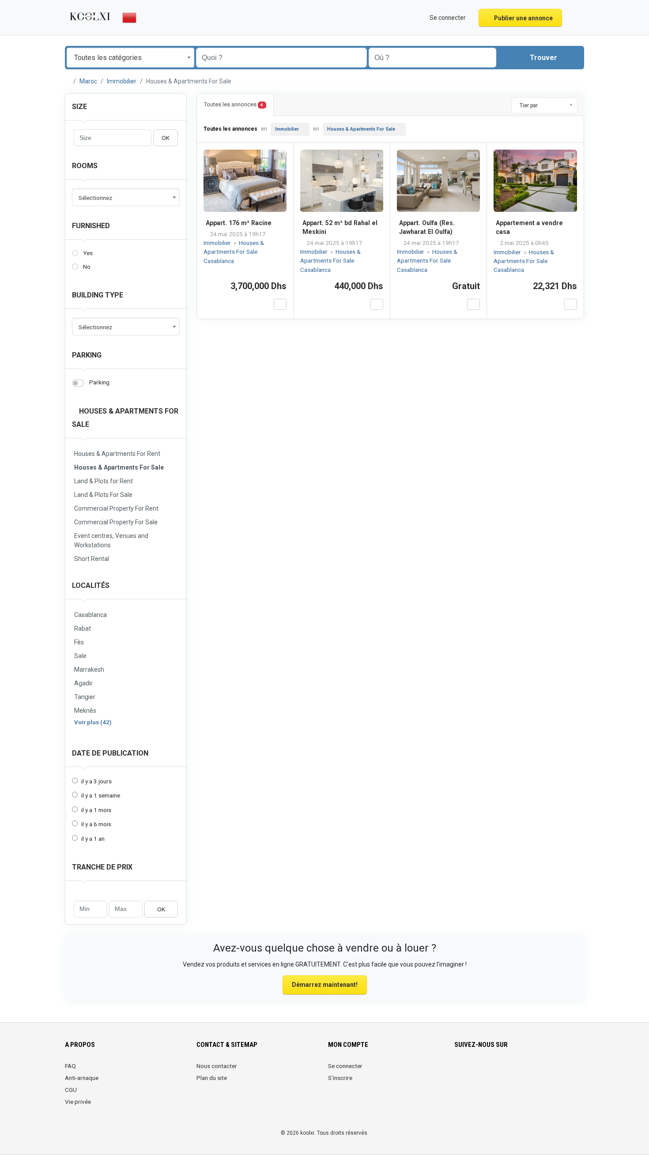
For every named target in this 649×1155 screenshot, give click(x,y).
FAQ (70, 1065)
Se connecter (345, 1065)
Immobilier (121, 81)
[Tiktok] (521, 1071)
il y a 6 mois (96, 824)
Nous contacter (216, 1065)
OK (166, 137)
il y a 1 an (93, 838)
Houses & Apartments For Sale (119, 467)
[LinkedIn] (496, 1071)
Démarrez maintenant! (325, 984)
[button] (574, 17)
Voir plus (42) (92, 722)
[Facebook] (459, 1071)
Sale (80, 655)
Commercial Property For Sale (116, 522)
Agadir (83, 683)
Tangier (84, 696)
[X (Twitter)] (472, 1071)
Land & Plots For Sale (103, 494)
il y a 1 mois (96, 809)
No (87, 266)
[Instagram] (484, 1071)
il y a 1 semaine (100, 795)
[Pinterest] (509, 1071)
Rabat (82, 628)
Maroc (88, 81)
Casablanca (90, 614)
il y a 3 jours (96, 781)
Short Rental (91, 558)
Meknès (85, 710)
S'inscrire (340, 1077)
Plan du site (211, 1077)
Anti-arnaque (81, 1077)
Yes (88, 252)
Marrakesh (89, 669)
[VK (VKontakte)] (558, 1071)
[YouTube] (534, 1071)
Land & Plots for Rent (103, 481)
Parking (87, 355)
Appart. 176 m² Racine (239, 222)
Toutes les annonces (233, 104)
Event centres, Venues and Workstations (111, 540)
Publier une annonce (523, 18)
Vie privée (78, 1101)
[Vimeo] (546, 1071)
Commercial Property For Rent (116, 508)
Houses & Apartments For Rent (117, 453)
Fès (79, 642)
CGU (71, 1089)
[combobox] (130, 58)
